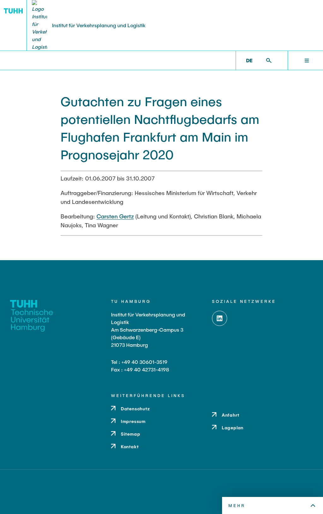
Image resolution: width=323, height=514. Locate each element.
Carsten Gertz (115, 216)
